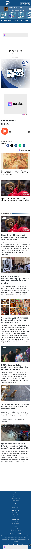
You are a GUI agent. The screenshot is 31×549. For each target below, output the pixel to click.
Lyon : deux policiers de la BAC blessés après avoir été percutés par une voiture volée (15, 446)
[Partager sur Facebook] (7, 146)
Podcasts (15, 522)
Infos (17, 20)
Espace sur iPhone (15, 529)
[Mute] (30, 9)
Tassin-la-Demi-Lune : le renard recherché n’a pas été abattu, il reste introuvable (15, 406)
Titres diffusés (15, 499)
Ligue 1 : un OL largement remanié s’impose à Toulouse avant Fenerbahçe (14, 237)
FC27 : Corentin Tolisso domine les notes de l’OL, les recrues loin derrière (14, 367)
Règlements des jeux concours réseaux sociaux (15, 536)
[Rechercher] (25, 3)
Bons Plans (8, 20)
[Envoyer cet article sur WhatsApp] (19, 146)
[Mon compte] (28, 3)
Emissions (16, 515)
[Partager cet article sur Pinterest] (15, 146)
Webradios (25, 20)
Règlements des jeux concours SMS (15, 538)
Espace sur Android (15, 530)
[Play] (2, 14)
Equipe (15, 495)
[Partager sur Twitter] (11, 146)
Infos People (15, 507)
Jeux (15, 516)
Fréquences (15, 500)
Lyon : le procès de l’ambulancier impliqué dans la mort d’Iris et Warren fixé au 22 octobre (15, 279)
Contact (15, 497)
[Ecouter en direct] (21, 3)
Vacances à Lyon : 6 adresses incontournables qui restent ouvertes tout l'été (14, 320)
